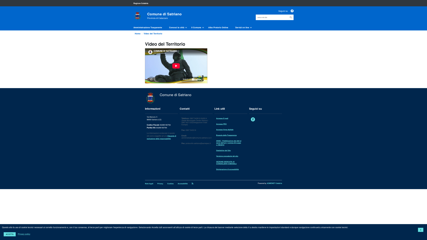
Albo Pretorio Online (218, 27)
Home (137, 33)
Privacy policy (24, 233)
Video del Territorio (153, 33)
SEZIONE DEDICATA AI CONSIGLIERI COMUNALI (226, 162)
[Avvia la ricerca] (291, 17)
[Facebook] (292, 10)
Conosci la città (176, 27)
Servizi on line (242, 27)
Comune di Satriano (164, 15)
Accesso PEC (221, 124)
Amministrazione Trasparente (147, 27)
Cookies (170, 183)
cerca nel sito (262, 17)
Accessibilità (183, 183)
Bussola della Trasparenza (226, 135)
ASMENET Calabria (274, 183)
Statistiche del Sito (223, 150)
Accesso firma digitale (224, 129)
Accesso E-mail (222, 118)
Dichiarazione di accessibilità (227, 169)
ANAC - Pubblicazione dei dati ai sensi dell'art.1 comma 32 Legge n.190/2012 (228, 143)
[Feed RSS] (192, 183)
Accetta (10, 234)
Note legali (149, 183)
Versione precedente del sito (227, 156)
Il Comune (196, 27)
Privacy (160, 183)
